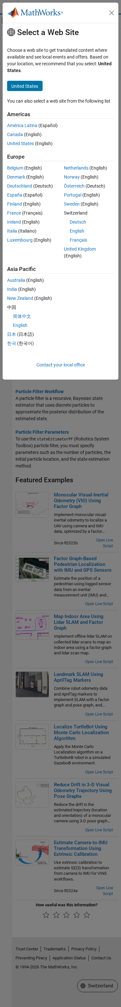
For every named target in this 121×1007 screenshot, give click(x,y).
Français (78, 240)
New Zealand (20, 298)
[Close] (111, 12)
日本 (11, 334)
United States (20, 143)
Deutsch (78, 222)
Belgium (15, 168)
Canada (15, 134)
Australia (16, 280)
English (77, 231)
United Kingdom (80, 249)
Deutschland (19, 186)
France (14, 213)
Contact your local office (60, 364)
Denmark (16, 177)
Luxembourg (20, 240)
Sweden (72, 204)
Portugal (72, 195)
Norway (72, 177)
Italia (12, 231)
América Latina (22, 125)
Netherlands (76, 168)
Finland (14, 204)
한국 (11, 343)
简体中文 (22, 316)
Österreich (74, 186)
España (14, 195)
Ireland (14, 222)
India (12, 289)
